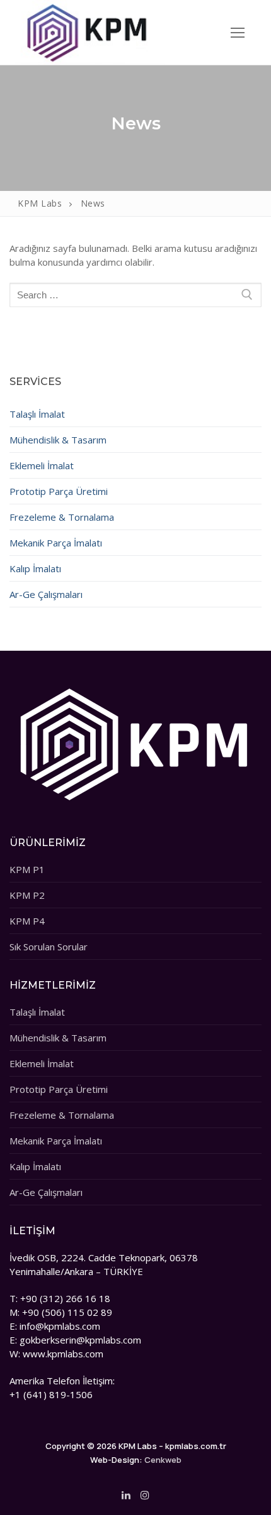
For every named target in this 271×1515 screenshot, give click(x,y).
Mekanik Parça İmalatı (55, 542)
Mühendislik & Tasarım (58, 439)
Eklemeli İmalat (41, 465)
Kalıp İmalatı (35, 568)
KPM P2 (27, 895)
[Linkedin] (126, 1495)
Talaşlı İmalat (37, 414)
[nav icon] (238, 32)
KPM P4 (27, 921)
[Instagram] (145, 1495)
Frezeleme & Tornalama (61, 517)
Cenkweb (163, 1459)
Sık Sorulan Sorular (48, 946)
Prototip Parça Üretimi (58, 491)
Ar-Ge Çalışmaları (46, 594)
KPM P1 (27, 869)
